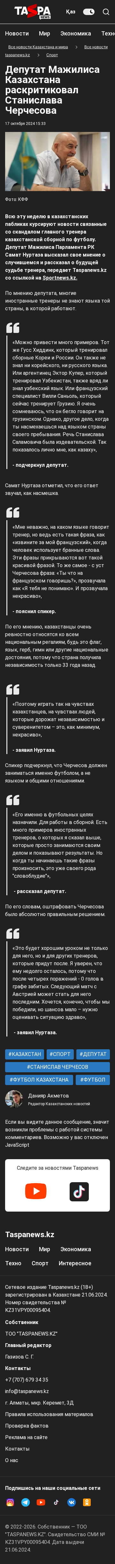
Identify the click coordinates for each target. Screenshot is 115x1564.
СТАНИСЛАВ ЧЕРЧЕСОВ (58, 1067)
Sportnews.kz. (59, 278)
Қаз (70, 12)
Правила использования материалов (49, 1414)
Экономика (75, 33)
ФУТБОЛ (93, 1080)
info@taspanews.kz (27, 1391)
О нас (11, 1460)
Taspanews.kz (29, 1234)
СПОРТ (61, 1054)
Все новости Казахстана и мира (38, 46)
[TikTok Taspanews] (79, 1191)
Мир (44, 33)
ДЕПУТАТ (94, 1054)
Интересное (75, 1263)
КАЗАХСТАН (26, 1054)
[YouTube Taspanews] (36, 1191)
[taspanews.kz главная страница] (32, 12)
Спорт (52, 54)
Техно (13, 1263)
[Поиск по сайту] (106, 12)
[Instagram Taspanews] (10, 1502)
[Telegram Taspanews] (25, 1502)
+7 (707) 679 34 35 (26, 1380)
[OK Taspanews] (87, 1502)
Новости (17, 33)
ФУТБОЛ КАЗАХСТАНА (40, 1080)
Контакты (17, 1449)
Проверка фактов (27, 1426)
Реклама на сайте (26, 1437)
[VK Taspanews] (71, 1502)
